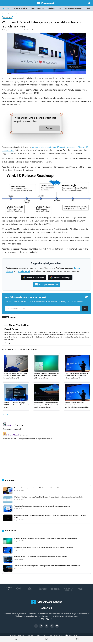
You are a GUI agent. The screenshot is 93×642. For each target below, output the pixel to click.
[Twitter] (6, 343)
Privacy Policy (58, 635)
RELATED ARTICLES (9, 350)
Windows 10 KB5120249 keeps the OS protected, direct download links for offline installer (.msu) (46, 376)
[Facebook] (36, 626)
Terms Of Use (47, 635)
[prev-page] (3, 414)
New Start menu (37, 8)
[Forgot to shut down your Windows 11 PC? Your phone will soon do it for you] (7, 490)
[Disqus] (46, 449)
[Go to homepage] (15, 639)
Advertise (21, 635)
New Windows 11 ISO (73, 8)
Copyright (38, 635)
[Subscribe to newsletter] (77, 639)
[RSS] (46, 626)
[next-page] (7, 414)
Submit (85, 308)
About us (13, 635)
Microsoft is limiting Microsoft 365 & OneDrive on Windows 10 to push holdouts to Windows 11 (15, 376)
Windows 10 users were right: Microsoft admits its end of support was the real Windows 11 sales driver (77, 405)
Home (4, 14)
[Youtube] (57, 626)
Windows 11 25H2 (55, 8)
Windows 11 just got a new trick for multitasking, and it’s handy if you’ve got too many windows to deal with (48, 497)
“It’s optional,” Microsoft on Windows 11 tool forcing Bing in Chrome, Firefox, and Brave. (42, 506)
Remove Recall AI (20, 8)
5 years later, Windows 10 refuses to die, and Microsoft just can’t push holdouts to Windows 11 (76, 376)
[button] (89, 3)
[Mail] (41, 626)
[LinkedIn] (11, 343)
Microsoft (13, 317)
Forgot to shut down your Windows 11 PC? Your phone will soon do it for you (38, 488)
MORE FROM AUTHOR (28, 350)
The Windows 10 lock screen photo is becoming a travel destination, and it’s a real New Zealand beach (46, 405)
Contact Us (29, 635)
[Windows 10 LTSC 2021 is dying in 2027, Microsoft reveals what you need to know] (16, 392)
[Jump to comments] (46, 639)
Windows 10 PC (7, 17)
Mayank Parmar (9, 30)
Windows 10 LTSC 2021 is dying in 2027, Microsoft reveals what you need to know (16, 405)
